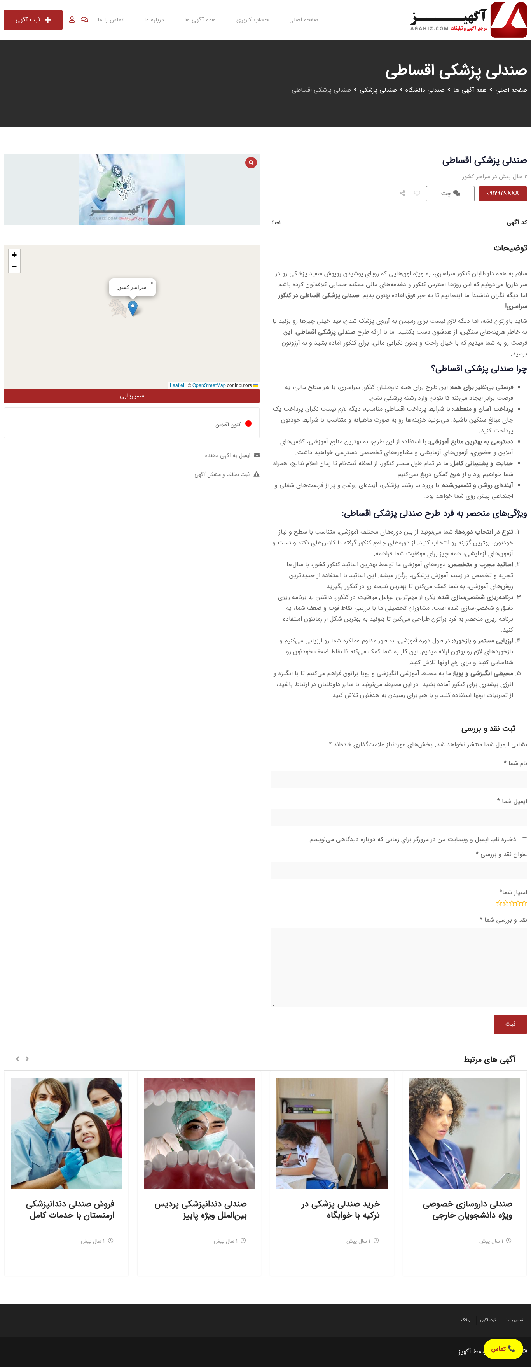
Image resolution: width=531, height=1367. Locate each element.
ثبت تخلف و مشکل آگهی (222, 474)
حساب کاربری (252, 20)
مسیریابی (132, 396)
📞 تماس (503, 1349)
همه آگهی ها (200, 20)
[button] (133, 309)
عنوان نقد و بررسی (501, 854)
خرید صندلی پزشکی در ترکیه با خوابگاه (341, 1209)
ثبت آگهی (28, 20)
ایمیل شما (512, 801)
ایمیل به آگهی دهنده (227, 455)
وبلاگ (465, 1320)
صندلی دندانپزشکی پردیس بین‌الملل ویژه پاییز (201, 1209)
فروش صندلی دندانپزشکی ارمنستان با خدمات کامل (70, 1209)
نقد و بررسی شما (503, 920)
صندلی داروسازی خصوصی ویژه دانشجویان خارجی (467, 1209)
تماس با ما (111, 20)
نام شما (515, 763)
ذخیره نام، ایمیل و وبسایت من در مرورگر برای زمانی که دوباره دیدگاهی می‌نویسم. (412, 839)
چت (447, 193)
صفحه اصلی (303, 20)
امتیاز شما (513, 892)
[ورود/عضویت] (72, 19)
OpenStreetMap (209, 385)
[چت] (84, 19)
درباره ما (154, 20)
